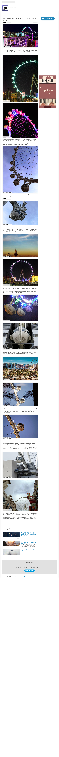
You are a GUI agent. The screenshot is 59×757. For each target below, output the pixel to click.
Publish (24, 576)
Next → (35, 22)
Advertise (20, 576)
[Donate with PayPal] (29, 570)
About (13, 576)
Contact (16, 576)
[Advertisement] (36, 13)
